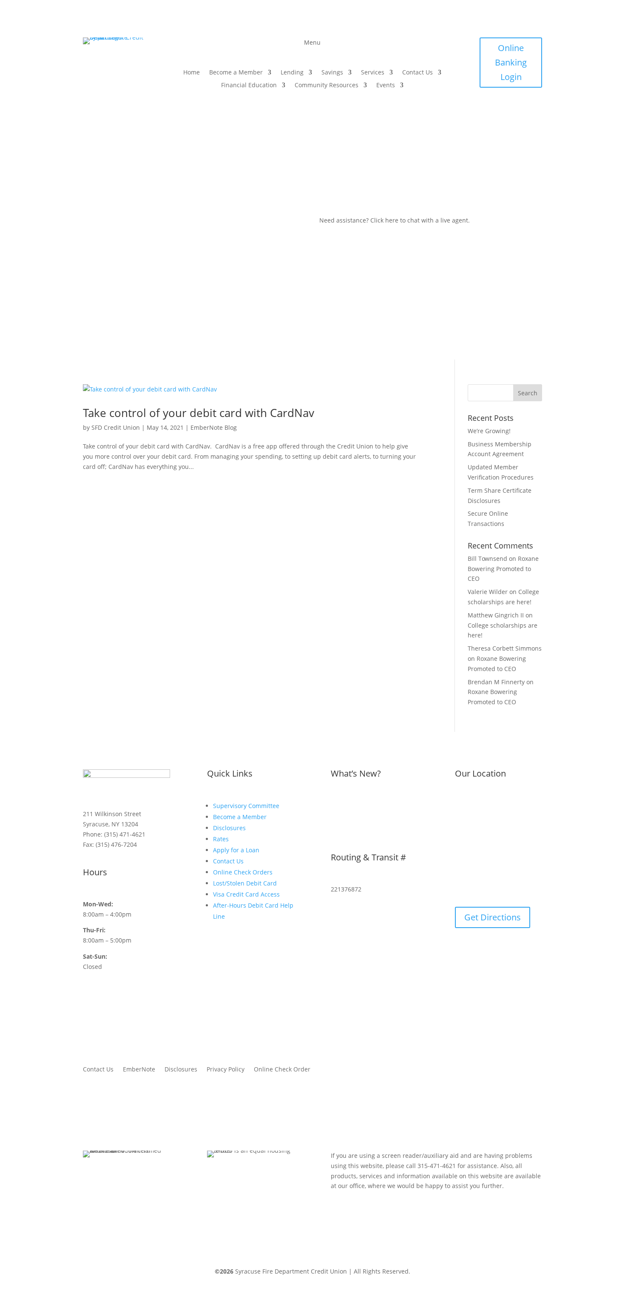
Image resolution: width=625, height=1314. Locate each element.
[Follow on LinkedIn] (511, 130)
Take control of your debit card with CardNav (198, 412)
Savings (332, 72)
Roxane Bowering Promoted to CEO (503, 568)
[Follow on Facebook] (492, 113)
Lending (292, 72)
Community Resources (326, 85)
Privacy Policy (225, 1069)
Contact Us (417, 72)
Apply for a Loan (236, 850)
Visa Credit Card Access (246, 894)
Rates (221, 839)
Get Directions (492, 917)
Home (191, 72)
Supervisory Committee (246, 806)
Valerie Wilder (488, 592)
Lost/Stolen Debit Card (245, 883)
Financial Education (249, 85)
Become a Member (236, 72)
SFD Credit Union (115, 427)
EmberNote (139, 1069)
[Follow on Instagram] (509, 113)
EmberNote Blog (213, 427)
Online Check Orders (243, 872)
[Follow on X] (526, 113)
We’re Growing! (489, 431)
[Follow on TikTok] (494, 130)
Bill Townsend (487, 558)
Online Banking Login (511, 62)
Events (385, 85)
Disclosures (229, 828)
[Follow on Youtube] (528, 130)
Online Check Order (282, 1069)
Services (372, 72)
